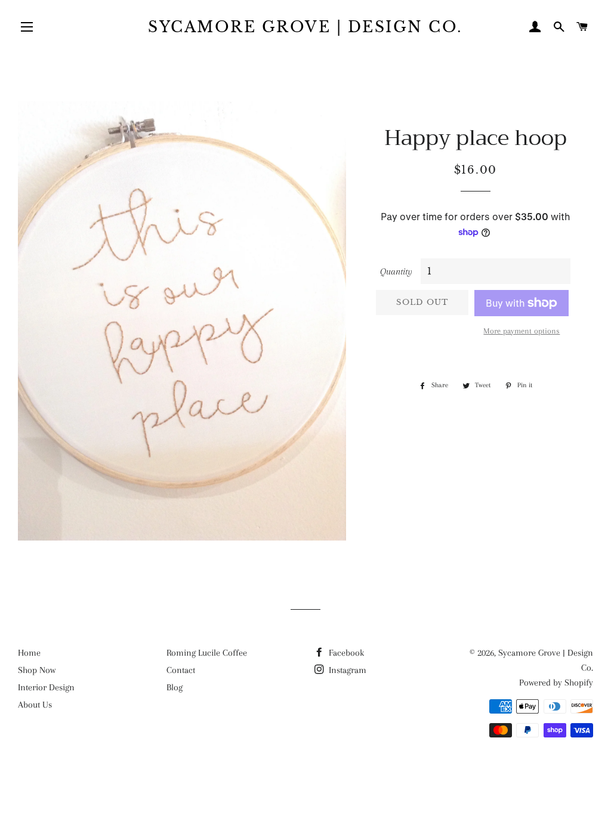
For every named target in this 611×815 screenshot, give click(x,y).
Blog (174, 687)
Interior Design (46, 687)
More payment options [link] (521, 330)
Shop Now (36, 670)
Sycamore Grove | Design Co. (305, 27)
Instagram (346, 670)
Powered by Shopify (556, 682)
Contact (180, 670)
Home (29, 652)
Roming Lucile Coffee (206, 652)
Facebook (345, 652)
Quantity (396, 271)
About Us (35, 704)
